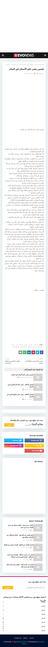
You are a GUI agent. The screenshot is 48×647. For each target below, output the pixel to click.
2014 (24, 630)
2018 (24, 618)
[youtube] (34, 451)
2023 (24, 606)
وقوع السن (30, 64)
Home (32, 638)
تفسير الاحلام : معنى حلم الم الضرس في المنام (20, 385)
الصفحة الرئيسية (39, 64)
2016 (24, 626)
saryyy (40, 74)
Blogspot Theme (21, 642)
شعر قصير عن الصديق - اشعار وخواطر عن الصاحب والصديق (20, 536)
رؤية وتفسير (39, 347)
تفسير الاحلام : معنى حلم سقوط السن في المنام (20, 395)
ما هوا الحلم (23, 347)
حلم (17, 345)
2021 (24, 610)
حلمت (12, 345)
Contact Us (18, 638)
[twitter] (13, 440)
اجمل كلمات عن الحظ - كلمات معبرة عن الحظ (18, 545)
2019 (24, 614)
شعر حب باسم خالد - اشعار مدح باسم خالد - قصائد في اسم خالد (19, 565)
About (25, 638)
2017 (24, 622)
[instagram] (13, 446)
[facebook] (34, 440)
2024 (24, 602)
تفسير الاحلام (23, 345)
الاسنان (35, 345)
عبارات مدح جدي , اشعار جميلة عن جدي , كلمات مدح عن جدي (20, 526)
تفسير (30, 345)
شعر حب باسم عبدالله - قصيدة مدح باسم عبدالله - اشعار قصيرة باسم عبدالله (20, 556)
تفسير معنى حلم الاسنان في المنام (22, 375)
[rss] (34, 446)
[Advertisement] (24, 26)
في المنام (31, 347)
